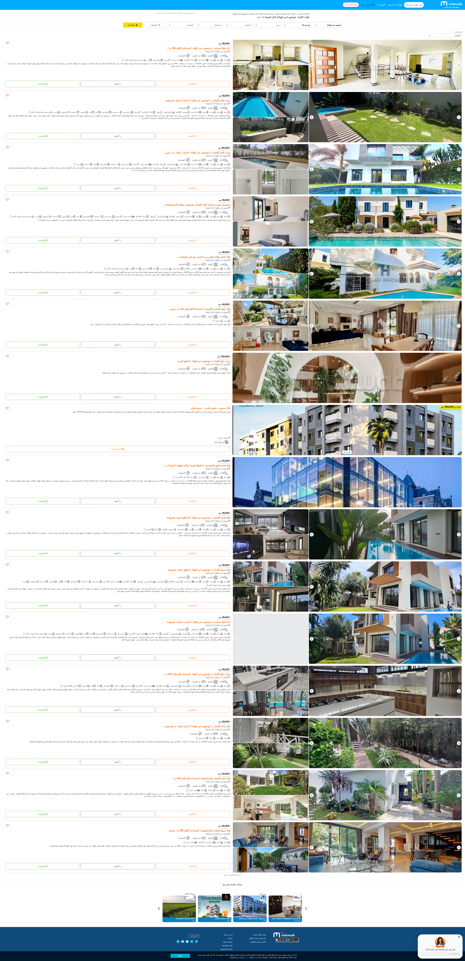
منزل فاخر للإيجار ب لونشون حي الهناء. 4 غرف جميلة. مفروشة (198, 100)
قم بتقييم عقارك (414, 4)
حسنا (180, 956)
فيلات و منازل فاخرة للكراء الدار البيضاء (263, 14)
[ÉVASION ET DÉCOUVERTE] (190, 897)
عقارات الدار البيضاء (288, 14)
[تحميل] (287, 936)
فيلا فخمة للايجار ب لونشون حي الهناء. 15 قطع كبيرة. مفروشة (198, 517)
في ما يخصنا (228, 935)
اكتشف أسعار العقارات (258, 942)
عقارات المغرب (303, 14)
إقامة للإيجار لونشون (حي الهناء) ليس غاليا (184, 13)
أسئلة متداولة (227, 942)
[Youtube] (182, 941)
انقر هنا (246, 957)
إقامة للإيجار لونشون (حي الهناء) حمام (165, 13)
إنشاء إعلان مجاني (351, 5)
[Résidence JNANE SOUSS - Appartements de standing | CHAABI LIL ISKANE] (262, 897)
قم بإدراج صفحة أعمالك (257, 938)
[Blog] (187, 941)
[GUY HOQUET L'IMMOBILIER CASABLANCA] (297, 897)
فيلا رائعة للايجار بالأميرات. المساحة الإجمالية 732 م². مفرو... (199, 309)
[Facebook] (196, 941)
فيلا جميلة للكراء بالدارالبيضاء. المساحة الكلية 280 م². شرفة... (198, 830)
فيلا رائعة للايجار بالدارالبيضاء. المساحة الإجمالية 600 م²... (201, 778)
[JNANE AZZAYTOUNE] (226, 897)
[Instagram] (178, 941)
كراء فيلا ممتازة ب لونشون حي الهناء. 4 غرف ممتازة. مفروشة (198, 622)
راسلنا (230, 938)
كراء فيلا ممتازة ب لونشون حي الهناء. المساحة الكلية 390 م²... (198, 48)
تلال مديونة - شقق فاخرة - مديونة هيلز (210, 408)
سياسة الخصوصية (226, 949)
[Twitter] (192, 941)
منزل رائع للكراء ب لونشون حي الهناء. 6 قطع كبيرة (204, 361)
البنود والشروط (227, 945)
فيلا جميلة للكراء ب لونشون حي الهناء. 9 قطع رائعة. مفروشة (199, 569)
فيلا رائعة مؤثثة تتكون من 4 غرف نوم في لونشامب (204, 256)
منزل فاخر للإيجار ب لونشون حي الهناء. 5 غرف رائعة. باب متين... (197, 152)
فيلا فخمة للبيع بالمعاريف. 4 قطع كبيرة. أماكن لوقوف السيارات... (197, 465)
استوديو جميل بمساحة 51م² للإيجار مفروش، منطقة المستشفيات (197, 204)
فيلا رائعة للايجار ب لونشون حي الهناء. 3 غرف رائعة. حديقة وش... (196, 726)
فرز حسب (458, 32)
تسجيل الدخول (366, 5)
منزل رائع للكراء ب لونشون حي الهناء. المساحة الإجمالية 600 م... (197, 674)
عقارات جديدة (395, 4)
